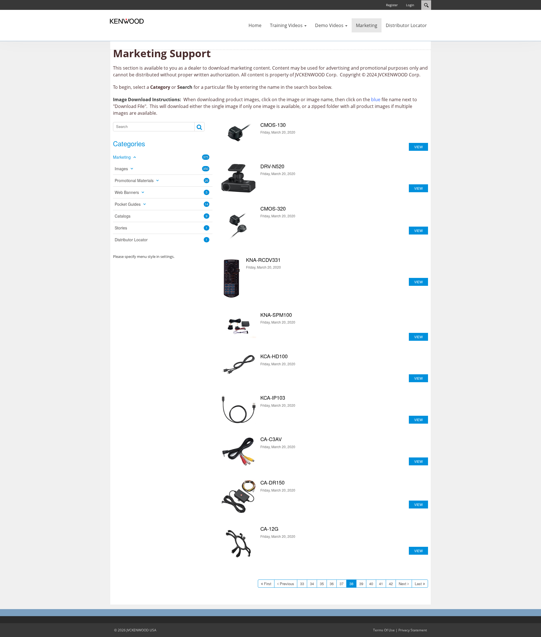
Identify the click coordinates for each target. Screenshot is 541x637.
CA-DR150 (238, 496)
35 (322, 583)
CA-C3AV (238, 451)
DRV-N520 (238, 178)
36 (332, 583)
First (267, 583)
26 (206, 180)
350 (205, 168)
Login (410, 5)
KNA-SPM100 (238, 325)
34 (312, 583)
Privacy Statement (412, 630)
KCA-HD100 (238, 364)
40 (371, 583)
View (418, 146)
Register (392, 5)
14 (206, 204)
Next (402, 583)
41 (381, 583)
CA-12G (238, 543)
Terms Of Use (384, 630)
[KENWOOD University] (127, 20)
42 (391, 583)
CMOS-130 (238, 133)
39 (361, 583)
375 (205, 157)
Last (418, 583)
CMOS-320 (238, 225)
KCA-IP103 (238, 409)
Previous (287, 583)
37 (341, 583)
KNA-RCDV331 (231, 278)
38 (351, 583)
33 (302, 583)
